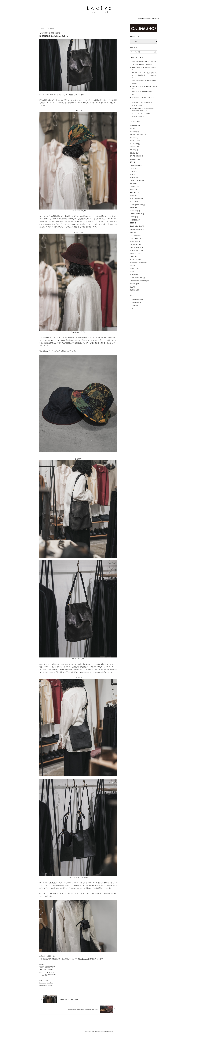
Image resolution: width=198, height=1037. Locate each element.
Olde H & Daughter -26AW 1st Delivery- (144, 81)
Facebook (42, 986)
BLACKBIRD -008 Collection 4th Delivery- (142, 104)
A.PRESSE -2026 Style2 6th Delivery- (144, 97)
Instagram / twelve (137, 299)
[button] (155, 52)
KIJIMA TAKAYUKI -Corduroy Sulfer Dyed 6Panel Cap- (143, 110)
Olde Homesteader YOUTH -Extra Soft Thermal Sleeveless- (144, 63)
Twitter (49, 986)
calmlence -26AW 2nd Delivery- (142, 86)
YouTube (50, 983)
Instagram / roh (136, 302)
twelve (148, 18)
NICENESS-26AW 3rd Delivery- (142, 92)
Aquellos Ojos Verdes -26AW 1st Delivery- (142, 115)
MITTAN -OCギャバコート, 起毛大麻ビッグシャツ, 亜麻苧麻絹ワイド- (144, 74)
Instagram (42, 983)
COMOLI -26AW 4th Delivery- (141, 67)
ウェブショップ (84, 959)
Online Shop (43, 980)
